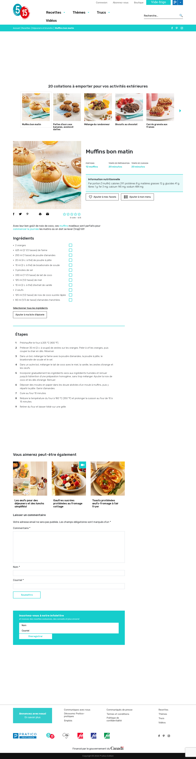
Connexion (101, 2)
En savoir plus (32, 715)
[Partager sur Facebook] (13, 214)
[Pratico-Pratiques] (26, 736)
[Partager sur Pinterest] (27, 214)
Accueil (16, 28)
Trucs (101, 12)
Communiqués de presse (119, 709)
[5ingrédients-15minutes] (50, 736)
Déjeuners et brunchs (42, 28)
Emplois (68, 720)
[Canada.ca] (117, 748)
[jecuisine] (80, 736)
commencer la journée (26, 229)
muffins (63, 225)
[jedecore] (94, 736)
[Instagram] (182, 28)
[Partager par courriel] (47, 214)
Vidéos (51, 21)
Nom (16, 567)
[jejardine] (107, 736)
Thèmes (79, 12)
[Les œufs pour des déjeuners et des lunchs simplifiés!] (30, 478)
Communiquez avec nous (77, 709)
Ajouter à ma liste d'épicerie (29, 314)
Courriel (18, 580)
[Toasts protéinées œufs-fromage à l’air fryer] (108, 478)
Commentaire (21, 528)
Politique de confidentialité (114, 719)
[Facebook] (172, 28)
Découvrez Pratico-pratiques (74, 715)
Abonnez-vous (120, 2)
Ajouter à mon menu (140, 196)
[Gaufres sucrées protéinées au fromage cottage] (69, 478)
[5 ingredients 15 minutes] (26, 12)
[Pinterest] (177, 28)
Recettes (53, 12)
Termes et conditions (118, 714)
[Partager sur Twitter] (20, 214)
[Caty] (66, 736)
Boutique (138, 2)
